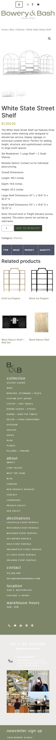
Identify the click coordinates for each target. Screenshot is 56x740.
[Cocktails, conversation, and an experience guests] (17, 702)
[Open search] (28, 4)
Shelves (20, 29)
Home (4, 29)
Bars (12, 29)
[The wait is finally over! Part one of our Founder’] (38, 681)
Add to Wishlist (28, 228)
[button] (49, 38)
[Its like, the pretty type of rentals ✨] (17, 681)
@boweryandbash (28, 648)
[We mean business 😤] (38, 702)
